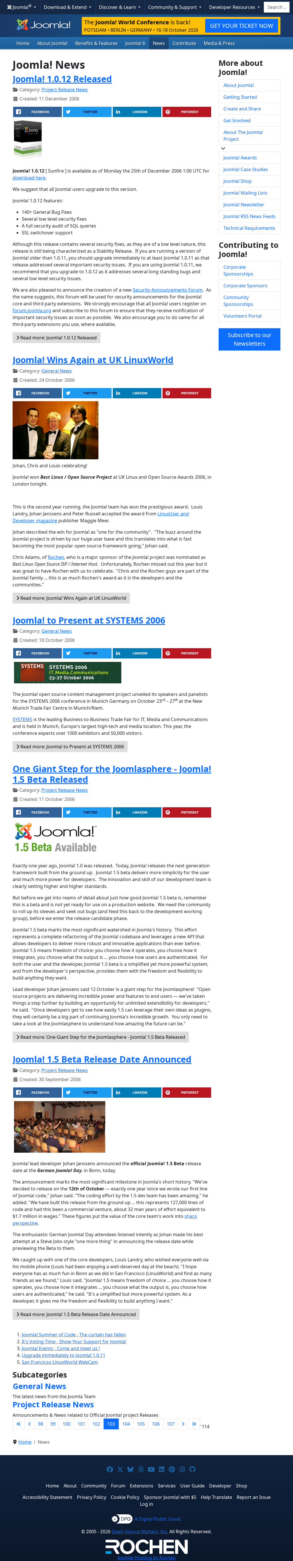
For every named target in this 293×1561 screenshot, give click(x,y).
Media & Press (219, 43)
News (159, 43)
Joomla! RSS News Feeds (249, 216)
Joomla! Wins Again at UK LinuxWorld (93, 360)
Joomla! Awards (240, 158)
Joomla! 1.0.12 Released (62, 79)
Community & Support (173, 7)
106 (156, 1424)
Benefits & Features (96, 43)
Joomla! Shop (237, 181)
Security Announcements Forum (168, 290)
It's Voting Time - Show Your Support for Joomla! (74, 1341)
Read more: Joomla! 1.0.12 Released (58, 338)
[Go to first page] (19, 1423)
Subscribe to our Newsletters (249, 339)
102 (96, 1424)
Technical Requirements (249, 228)
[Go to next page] (183, 1423)
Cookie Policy (125, 1497)
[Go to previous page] (29, 1423)
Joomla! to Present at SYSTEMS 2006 (89, 620)
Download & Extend (66, 7)
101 (81, 1424)
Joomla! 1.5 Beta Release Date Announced (102, 1059)
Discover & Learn (118, 7)
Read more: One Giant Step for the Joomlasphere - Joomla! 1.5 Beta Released (102, 1037)
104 (126, 1424)
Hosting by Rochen (147, 1557)
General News (56, 371)
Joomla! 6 (135, 43)
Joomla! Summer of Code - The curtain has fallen (74, 1335)
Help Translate (216, 1497)
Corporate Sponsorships (238, 270)
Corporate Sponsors (245, 285)
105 (141, 1424)
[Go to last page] (194, 1423)
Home (22, 43)
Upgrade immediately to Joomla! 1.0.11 (63, 1355)
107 (171, 1424)
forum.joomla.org (32, 310)
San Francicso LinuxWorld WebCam (60, 1362)
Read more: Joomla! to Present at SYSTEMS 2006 (71, 746)
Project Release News (64, 89)
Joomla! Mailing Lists (245, 193)
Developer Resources (232, 7)
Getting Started (240, 97)
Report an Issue (254, 1497)
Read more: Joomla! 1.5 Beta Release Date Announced (77, 1314)
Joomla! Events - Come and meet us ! (61, 1348)
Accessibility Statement (47, 1497)
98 (40, 1424)
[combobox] (277, 7)
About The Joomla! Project (243, 135)
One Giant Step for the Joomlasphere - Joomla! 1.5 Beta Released (112, 774)
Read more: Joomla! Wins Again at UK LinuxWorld (72, 598)
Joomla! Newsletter (243, 204)
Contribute (184, 43)
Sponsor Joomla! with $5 (170, 1497)
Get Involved (237, 120)
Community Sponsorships (238, 300)
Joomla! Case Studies (245, 169)
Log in (146, 1504)
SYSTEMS (22, 719)
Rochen (56, 557)
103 (111, 1424)
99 (53, 1424)
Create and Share (242, 109)
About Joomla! (52, 43)
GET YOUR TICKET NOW (241, 25)
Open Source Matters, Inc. (140, 1531)
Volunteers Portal (242, 316)
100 (66, 1424)
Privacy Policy (91, 1497)
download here (29, 178)
